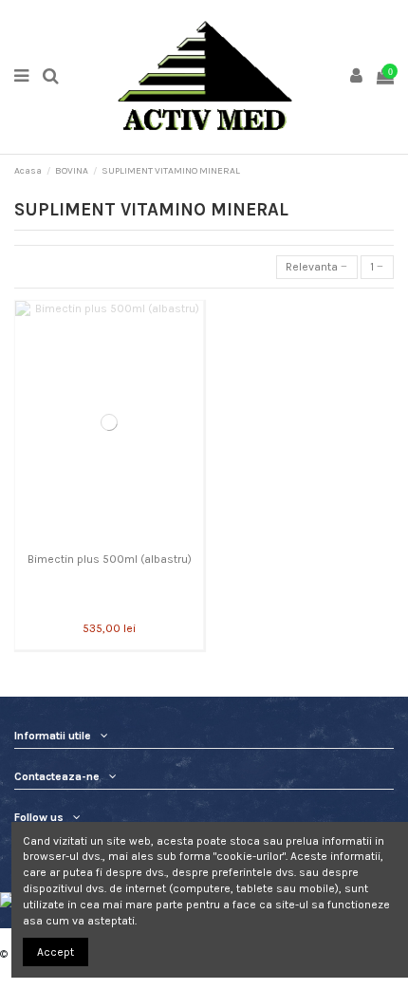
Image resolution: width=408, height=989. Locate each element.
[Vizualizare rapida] (109, 538)
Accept (55, 952)
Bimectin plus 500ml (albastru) (110, 559)
